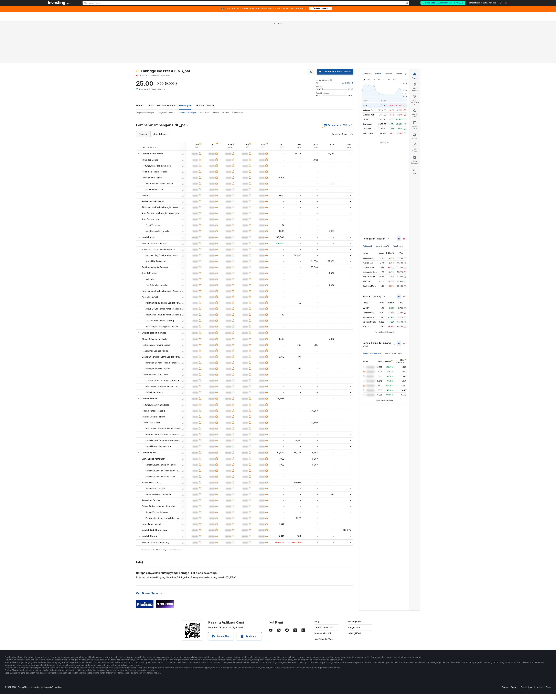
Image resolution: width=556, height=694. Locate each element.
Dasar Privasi (526, 687)
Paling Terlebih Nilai (393, 353)
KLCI (365, 105)
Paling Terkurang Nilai (372, 353)
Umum (139, 105)
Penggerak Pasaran (374, 238)
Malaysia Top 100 (370, 110)
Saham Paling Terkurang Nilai (377, 345)
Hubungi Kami (354, 633)
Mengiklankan (354, 627)
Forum (210, 105)
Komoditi (388, 74)
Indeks (378, 74)
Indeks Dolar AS (369, 133)
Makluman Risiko (544, 687)
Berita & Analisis (166, 105)
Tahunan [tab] (143, 134)
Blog (316, 621)
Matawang (367, 74)
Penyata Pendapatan (166, 113)
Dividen (225, 113)
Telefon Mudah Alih (323, 627)
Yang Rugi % (398, 246)
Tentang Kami (354, 621)
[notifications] (500, 2)
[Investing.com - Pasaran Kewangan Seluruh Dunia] (59, 3)
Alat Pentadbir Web (323, 639)
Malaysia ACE (368, 115)
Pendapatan (237, 113)
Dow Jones (367, 124)
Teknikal (199, 105)
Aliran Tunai (205, 113)
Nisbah (216, 113)
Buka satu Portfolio (323, 633)
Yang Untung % (382, 246)
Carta (150, 105)
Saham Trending (372, 296)
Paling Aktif (367, 246)
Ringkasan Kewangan (145, 113)
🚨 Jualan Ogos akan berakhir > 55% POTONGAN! (442, 3)
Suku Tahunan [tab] (160, 134)
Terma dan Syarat (508, 687)
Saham (399, 74)
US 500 (366, 119)
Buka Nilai (346, 83)
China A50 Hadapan (371, 129)
